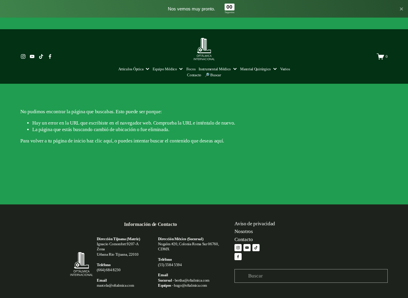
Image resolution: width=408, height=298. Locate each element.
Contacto (194, 75)
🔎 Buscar (213, 75)
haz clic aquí (99, 141)
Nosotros (243, 231)
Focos (191, 69)
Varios (285, 69)
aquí (218, 141)
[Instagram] (23, 56)
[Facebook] (50, 56)
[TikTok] (41, 56)
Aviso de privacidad (254, 223)
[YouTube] (32, 56)
